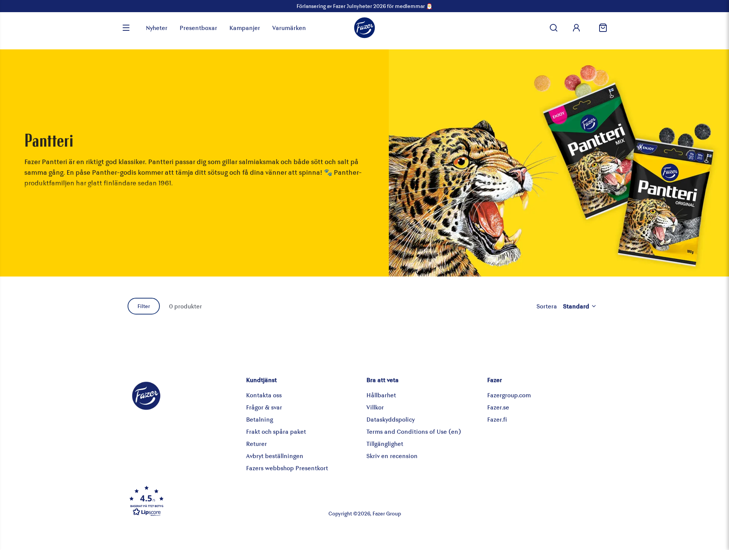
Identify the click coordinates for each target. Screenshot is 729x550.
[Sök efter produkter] (553, 28)
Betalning (259, 419)
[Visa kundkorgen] (600, 27)
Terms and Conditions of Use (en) (413, 431)
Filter (143, 306)
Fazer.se (498, 407)
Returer (256, 443)
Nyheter (156, 27)
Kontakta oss (264, 394)
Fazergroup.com (509, 394)
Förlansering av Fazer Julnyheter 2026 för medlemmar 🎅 (364, 6)
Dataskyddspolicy (390, 419)
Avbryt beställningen (274, 455)
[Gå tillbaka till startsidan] (364, 28)
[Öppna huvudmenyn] (126, 27)
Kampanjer (244, 27)
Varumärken (289, 27)
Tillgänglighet (384, 443)
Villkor (375, 407)
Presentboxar (198, 27)
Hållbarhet (381, 394)
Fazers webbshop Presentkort (287, 467)
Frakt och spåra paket (276, 431)
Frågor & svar (264, 407)
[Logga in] (576, 28)
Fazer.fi (497, 419)
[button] (207, 501)
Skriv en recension (392, 455)
